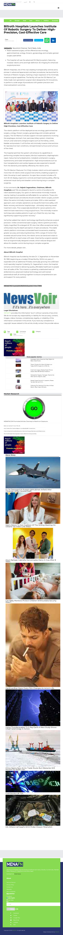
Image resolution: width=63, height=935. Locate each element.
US (8, 20)
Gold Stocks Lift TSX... (15, 793)
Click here (17, 874)
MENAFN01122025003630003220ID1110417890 (23, 286)
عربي (25, 2)
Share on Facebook (28, 40)
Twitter (15, 915)
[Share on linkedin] (53, 40)
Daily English (11, 898)
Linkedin (15, 922)
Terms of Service (11, 882)
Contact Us (10, 887)
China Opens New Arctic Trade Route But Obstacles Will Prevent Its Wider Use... (30, 769)
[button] (29, 2)
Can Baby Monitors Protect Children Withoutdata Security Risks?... (31, 601)
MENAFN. (15, 930)
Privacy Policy (10, 884)
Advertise (9, 889)
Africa (37, 20)
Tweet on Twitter (38, 40)
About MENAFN (11, 891)
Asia (31, 20)
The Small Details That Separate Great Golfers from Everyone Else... (20, 433)
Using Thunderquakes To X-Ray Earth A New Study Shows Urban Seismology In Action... (31, 728)
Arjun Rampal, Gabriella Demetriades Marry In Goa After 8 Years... (31, 561)
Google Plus (16, 917)
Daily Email (16, 920)
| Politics (45, 20)
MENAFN (8, 48)
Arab (24, 20)
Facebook (16, 913)
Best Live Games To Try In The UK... (12, 425)
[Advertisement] (32, 13)
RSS (14, 924)
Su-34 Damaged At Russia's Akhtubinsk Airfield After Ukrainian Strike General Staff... (29, 490)
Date (6, 39)
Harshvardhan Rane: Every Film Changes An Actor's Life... (30, 688)
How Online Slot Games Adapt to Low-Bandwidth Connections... (20, 428)
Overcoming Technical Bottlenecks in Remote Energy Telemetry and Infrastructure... (25, 431)
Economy (55, 20)
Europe (17, 20)
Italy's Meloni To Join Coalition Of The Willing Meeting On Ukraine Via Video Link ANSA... (31, 526)
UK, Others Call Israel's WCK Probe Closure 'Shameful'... (29, 827)
